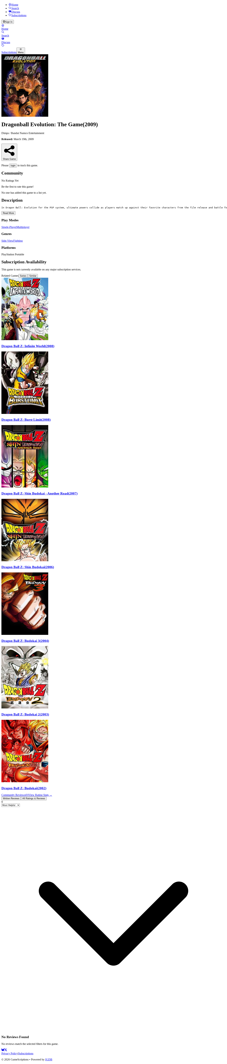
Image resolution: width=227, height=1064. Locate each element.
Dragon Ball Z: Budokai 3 (25, 641)
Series (23, 276)
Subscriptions (25, 1053)
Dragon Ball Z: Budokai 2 (25, 714)
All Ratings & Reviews (33, 798)
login (13, 165)
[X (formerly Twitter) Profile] (5, 1050)
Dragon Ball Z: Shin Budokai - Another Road (39, 493)
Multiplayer (22, 227)
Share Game (9, 159)
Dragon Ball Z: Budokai (23, 788)
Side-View (7, 240)
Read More (8, 213)
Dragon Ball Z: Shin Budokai (27, 567)
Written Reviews (11, 798)
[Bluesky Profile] (2, 1050)
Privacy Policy (9, 1053)
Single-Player (8, 227)
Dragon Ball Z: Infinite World (27, 346)
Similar (32, 276)
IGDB (48, 1059)
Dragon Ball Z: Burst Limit (26, 420)
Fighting (18, 240)
